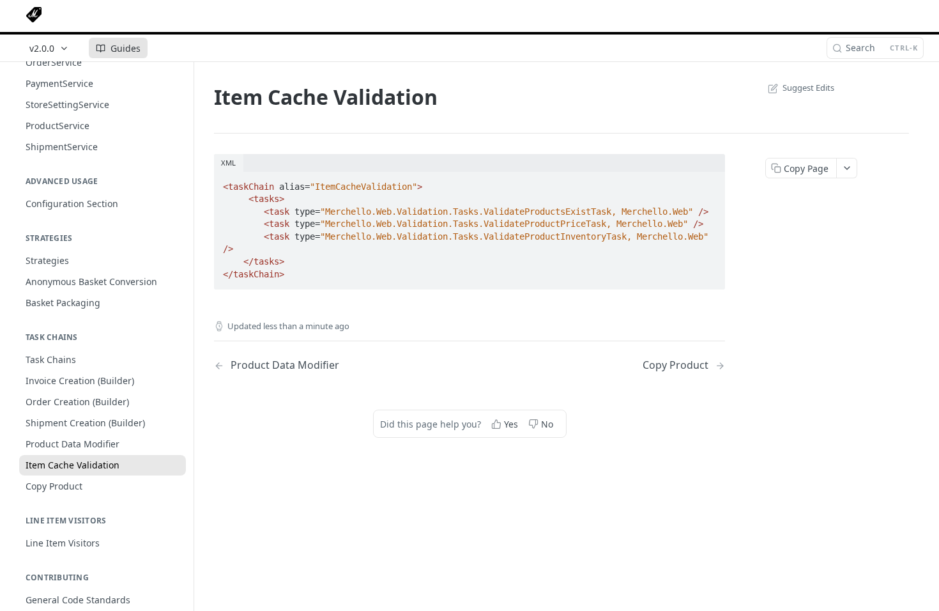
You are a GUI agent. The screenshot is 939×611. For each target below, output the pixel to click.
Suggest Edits (808, 87)
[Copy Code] (709, 182)
